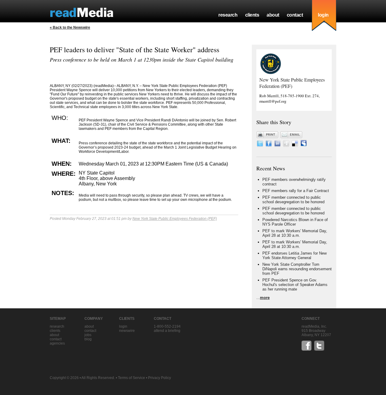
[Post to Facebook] (268, 145)
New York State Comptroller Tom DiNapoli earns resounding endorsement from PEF (297, 269)
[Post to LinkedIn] (277, 145)
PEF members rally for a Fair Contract (295, 190)
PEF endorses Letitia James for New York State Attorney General (294, 255)
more (265, 297)
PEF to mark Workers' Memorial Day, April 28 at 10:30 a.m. (294, 233)
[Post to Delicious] (295, 145)
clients (252, 15)
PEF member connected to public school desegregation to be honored (293, 199)
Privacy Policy (159, 378)
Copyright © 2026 (64, 378)
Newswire (127, 331)
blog (88, 339)
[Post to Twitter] (260, 145)
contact (295, 15)
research (227, 15)
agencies (57, 343)
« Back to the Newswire (70, 27)
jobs (87, 335)
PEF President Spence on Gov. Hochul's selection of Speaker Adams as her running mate (294, 284)
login (323, 15)
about (273, 15)
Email (291, 134)
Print (267, 134)
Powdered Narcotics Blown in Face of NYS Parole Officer (295, 221)
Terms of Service (131, 378)
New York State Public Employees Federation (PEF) (174, 219)
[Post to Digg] (286, 145)
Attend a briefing (167, 331)
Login (123, 326)
